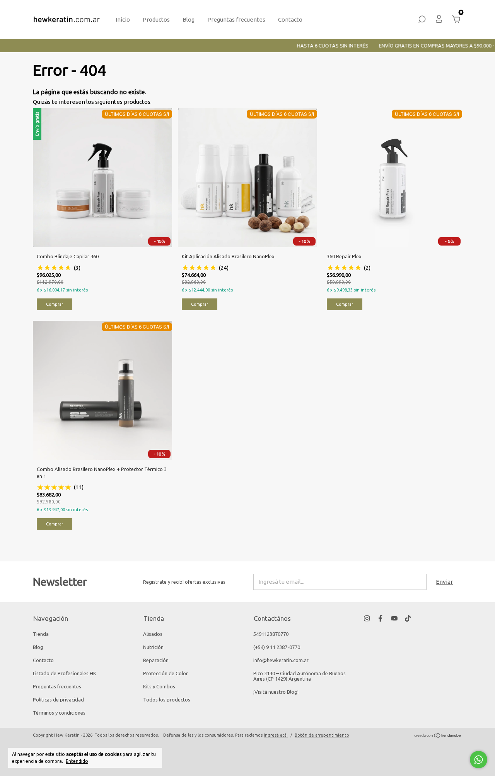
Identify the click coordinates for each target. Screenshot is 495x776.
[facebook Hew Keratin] (380, 618)
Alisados (152, 634)
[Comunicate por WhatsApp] (478, 759)
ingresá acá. (276, 735)
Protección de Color (165, 673)
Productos (156, 19)
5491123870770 (270, 634)
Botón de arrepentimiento (322, 735)
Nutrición (153, 647)
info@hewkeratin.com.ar (281, 660)
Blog (189, 19)
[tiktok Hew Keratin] (408, 618)
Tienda (41, 634)
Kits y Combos (159, 686)
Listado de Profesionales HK (64, 673)
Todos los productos (166, 699)
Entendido (77, 761)
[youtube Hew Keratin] (394, 618)
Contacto (290, 19)
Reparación (156, 660)
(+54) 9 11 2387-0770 (276, 647)
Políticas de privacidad (58, 699)
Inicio (123, 19)
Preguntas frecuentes (236, 19)
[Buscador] (421, 20)
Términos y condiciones (59, 712)
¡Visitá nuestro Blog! (276, 692)
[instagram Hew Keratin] (367, 618)
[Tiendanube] (438, 736)
